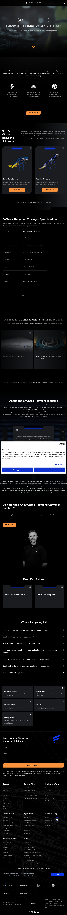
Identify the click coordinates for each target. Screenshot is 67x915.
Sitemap (47, 869)
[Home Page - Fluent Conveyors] (20, 20)
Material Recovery (29, 825)
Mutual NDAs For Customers (32, 852)
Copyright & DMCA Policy (31, 863)
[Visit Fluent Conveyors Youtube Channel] (38, 912)
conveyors (52, 73)
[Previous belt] (30, 375)
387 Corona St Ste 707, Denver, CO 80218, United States (18, 873)
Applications (33, 814)
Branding (5, 798)
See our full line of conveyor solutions (27, 202)
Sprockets (48, 790)
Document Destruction (30, 820)
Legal (33, 838)
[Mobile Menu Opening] (2, 3)
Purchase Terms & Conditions (32, 842)
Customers (6, 803)
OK (49, 469)
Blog (4, 806)
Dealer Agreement (29, 847)
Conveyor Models (30, 784)
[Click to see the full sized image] (30, 333)
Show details (58, 464)
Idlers (46, 793)
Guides (47, 817)
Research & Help (51, 814)
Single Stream (6, 844)
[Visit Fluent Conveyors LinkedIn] (35, 912)
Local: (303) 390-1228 (26, 875)
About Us (5, 790)
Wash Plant (27, 828)
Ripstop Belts (6, 828)
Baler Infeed (27, 822)
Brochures (48, 825)
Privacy (19, 869)
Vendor (5, 808)
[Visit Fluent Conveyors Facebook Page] (29, 912)
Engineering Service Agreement (32, 855)
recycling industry (18, 73)
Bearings (47, 787)
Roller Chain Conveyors (30, 787)
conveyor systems (26, 31)
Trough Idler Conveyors (30, 793)
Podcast (5, 793)
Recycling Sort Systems (30, 795)
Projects (47, 822)
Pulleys (47, 795)
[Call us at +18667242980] (64, 3)
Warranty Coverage (29, 844)
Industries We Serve (10, 838)
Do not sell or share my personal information (17, 469)
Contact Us (6, 787)
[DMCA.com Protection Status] (33, 903)
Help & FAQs (48, 820)
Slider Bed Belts (7, 820)
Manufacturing (7, 847)
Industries (27, 20)
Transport (26, 830)
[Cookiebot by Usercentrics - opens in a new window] (58, 444)
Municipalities (6, 850)
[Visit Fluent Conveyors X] (32, 912)
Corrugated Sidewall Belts (10, 825)
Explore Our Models (50, 828)
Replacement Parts (52, 784)
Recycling (36, 20)
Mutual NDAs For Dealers (31, 850)
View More (27, 801)
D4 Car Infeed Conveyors (31, 798)
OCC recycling (7, 842)
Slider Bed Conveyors (30, 790)
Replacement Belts (9, 814)
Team (4, 801)
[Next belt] (36, 375)
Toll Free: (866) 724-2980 (10, 875)
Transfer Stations (7, 855)
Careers (5, 795)
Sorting (26, 817)
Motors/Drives (49, 798)
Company (12, 784)
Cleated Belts (6, 830)
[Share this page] (57, 819)
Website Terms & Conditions (33, 869)
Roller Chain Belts (8, 817)
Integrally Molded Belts (9, 822)
